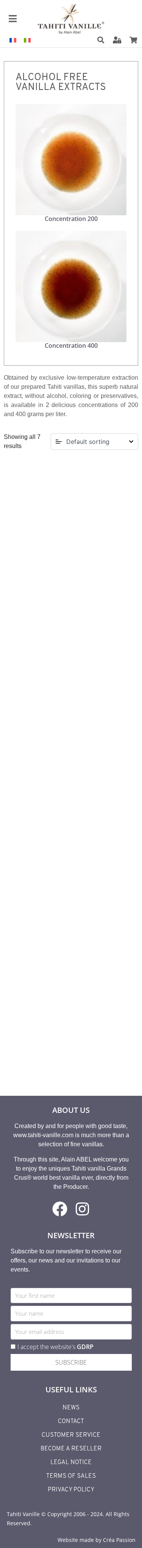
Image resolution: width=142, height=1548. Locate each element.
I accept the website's (55, 1347)
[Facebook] (59, 1209)
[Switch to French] (13, 40)
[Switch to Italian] (27, 40)
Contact (71, 1421)
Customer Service (71, 1435)
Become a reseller (71, 1449)
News (71, 1408)
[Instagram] (82, 1209)
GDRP (85, 1347)
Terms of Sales (71, 1476)
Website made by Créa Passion (97, 1539)
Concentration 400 (71, 345)
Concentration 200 (71, 219)
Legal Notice (71, 1462)
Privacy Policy (71, 1490)
